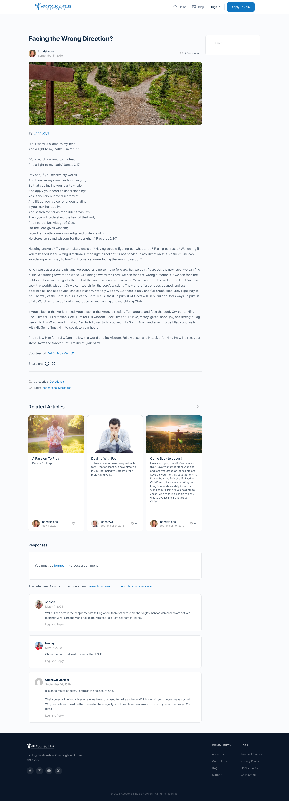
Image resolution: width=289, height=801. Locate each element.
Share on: (36, 364)
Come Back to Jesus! (166, 458)
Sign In (215, 7)
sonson (50, 602)
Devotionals (57, 381)
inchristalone (46, 51)
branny (50, 643)
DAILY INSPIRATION (61, 353)
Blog (215, 768)
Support (217, 774)
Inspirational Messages (56, 387)
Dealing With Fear (104, 458)
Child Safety (249, 774)
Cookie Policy (249, 768)
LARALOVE (41, 134)
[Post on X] (53, 363)
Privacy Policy (250, 761)
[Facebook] (30, 770)
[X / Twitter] (58, 770)
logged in (61, 565)
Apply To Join (241, 7)
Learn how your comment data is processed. (121, 586)
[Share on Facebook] (47, 363)
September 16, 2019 (58, 684)
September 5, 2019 (50, 55)
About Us (218, 754)
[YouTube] (39, 770)
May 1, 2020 (49, 525)
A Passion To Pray (45, 458)
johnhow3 (107, 521)
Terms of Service (251, 754)
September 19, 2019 (172, 525)
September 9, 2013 (112, 525)
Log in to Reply (54, 624)
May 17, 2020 (53, 647)
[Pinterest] (48, 770)
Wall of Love (219, 761)
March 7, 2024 (54, 606)
